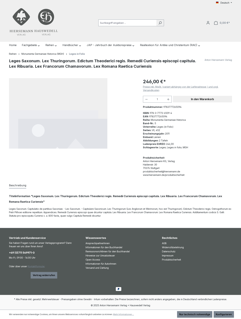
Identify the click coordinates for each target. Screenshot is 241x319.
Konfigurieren (224, 314)
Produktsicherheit (171, 259)
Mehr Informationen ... (123, 314)
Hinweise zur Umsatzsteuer (100, 255)
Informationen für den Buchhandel (104, 247)
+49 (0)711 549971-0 (22, 252)
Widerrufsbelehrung (173, 247)
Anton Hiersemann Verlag (218, 59)
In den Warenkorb (202, 99)
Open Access (93, 259)
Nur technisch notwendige (194, 314)
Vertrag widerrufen (44, 275)
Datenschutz (168, 251)
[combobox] (127, 22)
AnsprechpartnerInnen (98, 243)
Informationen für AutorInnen (101, 263)
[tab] (17, 185)
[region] (73, 113)
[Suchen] (160, 22)
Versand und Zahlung (97, 267)
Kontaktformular (36, 266)
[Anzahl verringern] (146, 99)
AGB (164, 243)
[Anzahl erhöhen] (168, 99)
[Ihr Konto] (208, 22)
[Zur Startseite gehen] (33, 22)
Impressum (167, 255)
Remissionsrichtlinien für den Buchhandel (108, 251)
